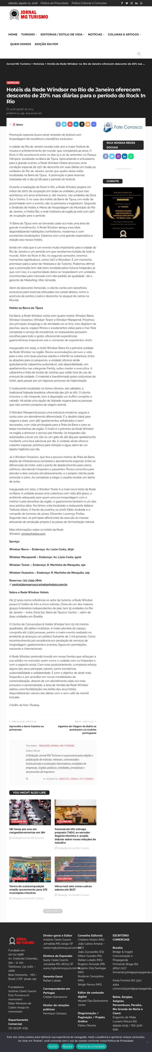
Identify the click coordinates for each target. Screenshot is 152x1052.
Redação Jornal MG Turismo (56, 745)
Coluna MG (19, 821)
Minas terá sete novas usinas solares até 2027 (73, 888)
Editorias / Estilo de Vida (61, 34)
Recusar (68, 1046)
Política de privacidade (91, 1046)
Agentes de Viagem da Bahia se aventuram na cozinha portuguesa (77, 729)
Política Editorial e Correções (89, 3)
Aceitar (53, 1046)
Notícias (95, 34)
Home (12, 34)
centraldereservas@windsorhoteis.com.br (39, 584)
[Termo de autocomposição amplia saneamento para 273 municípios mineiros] (30, 869)
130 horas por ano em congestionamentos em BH (27, 830)
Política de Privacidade (54, 3)
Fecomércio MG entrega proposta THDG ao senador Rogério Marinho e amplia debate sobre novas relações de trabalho (75, 835)
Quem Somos (20, 44)
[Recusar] (147, 1042)
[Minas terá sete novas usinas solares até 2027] (75, 869)
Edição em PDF (46, 44)
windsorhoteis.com (33, 533)
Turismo (28, 34)
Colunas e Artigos (123, 34)
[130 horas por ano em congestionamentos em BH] (30, 812)
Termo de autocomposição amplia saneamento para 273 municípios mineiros (28, 890)
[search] (139, 54)
